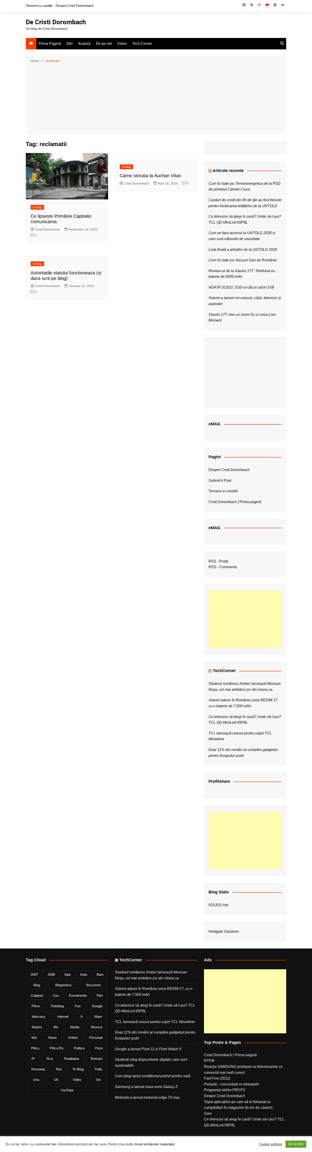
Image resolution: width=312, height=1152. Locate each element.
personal (95, 1037)
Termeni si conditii (39, 6)
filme (36, 1006)
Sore (208, 1113)
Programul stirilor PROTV (224, 1090)
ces (56, 995)
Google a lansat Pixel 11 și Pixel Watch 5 (148, 1049)
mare (98, 1016)
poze (99, 1048)
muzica (96, 1027)
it (81, 1016)
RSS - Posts (218, 561)
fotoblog (57, 1006)
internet (63, 1016)
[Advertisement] (156, 98)
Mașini (37, 1027)
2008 (51, 974)
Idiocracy (38, 1016)
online (73, 1037)
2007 (34, 974)
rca (50, 1059)
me (55, 1027)
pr (33, 1059)
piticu (35, 1048)
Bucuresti (93, 985)
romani (96, 1059)
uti (56, 1080)
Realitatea (71, 1059)
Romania (38, 1069)
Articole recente (228, 170)
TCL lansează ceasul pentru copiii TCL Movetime (155, 1022)
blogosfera (63, 985)
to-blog (78, 1069)
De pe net (104, 44)
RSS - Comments (223, 567)
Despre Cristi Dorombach (75, 6)
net (34, 1037)
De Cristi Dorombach (56, 22)
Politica (79, 1048)
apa (67, 974)
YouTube (67, 1090)
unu (36, 1080)
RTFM (209, 1061)
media (74, 1027)
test (59, 1069)
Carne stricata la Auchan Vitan (150, 175)
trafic (98, 1069)
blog (36, 985)
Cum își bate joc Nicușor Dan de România (243, 260)
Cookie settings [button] (270, 1144)
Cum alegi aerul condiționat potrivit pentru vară (152, 1076)
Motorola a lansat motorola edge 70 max (147, 1097)
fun (78, 1006)
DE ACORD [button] (296, 1144)
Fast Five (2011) (217, 1078)
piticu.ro (56, 1048)
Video (122, 44)
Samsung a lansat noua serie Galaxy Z (146, 1087)
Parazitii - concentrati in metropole (231, 1084)
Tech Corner (142, 44)
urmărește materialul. (159, 1144)
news (52, 1037)
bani (100, 974)
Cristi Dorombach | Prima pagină (235, 502)
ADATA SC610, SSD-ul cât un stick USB (241, 287)
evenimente (78, 995)
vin (98, 1080)
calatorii (37, 995)
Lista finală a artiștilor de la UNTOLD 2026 (243, 250)
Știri (69, 44)
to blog (37, 207)
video (77, 1080)
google (97, 1006)
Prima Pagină (50, 44)
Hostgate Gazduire (224, 931)
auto (83, 974)
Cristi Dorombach (47, 229)
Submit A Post (220, 480)
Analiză (84, 44)
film (100, 995)
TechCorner (224, 670)
